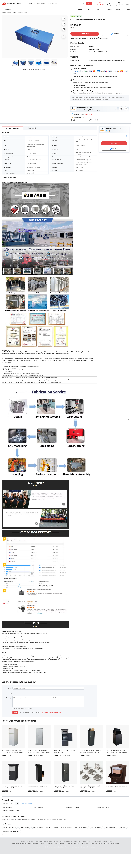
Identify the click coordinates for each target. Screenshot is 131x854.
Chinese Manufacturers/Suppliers (44, 841)
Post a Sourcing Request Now (51, 713)
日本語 (85, 843)
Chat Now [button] (116, 34)
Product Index (96, 841)
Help (97, 9)
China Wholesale (58, 841)
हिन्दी (89, 843)
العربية (75, 843)
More (3, 835)
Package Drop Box (66, 827)
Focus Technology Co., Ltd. (53, 847)
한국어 (80, 843)
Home (3, 12)
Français (42, 843)
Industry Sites (77, 841)
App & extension (107, 9)
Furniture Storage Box (81, 827)
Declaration (84, 847)
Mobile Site (104, 841)
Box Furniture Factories (9, 827)
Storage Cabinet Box (110, 827)
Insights (110, 841)
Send (15, 713)
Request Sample (103, 38)
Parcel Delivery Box (7, 807)
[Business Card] (126, 136)
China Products (30, 841)
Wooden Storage (24, 827)
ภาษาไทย (94, 843)
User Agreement (75, 847)
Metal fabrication (38, 807)
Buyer (88, 9)
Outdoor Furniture (17, 12)
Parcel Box (123, 827)
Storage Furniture (38, 827)
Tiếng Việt (106, 843)
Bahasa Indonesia (115, 843)
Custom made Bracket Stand (10, 810)
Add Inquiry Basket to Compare (35, 69)
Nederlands (69, 843)
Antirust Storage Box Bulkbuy (11, 831)
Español (29, 843)
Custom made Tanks (103, 807)
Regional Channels (86, 841)
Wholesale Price (68, 841)
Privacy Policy (92, 847)
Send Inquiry (85, 34)
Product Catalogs (27, 803)
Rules (128, 9)
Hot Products (22, 841)
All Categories (8, 9)
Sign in (127, 5)
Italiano (56, 843)
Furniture (9, 12)
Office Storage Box (96, 827)
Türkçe (100, 843)
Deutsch (62, 843)
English (24, 843)
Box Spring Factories (52, 827)
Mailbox (25, 12)
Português (35, 843)
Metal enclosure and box (72, 807)
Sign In (73, 120)
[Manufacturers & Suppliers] (11, 4)
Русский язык (49, 843)
